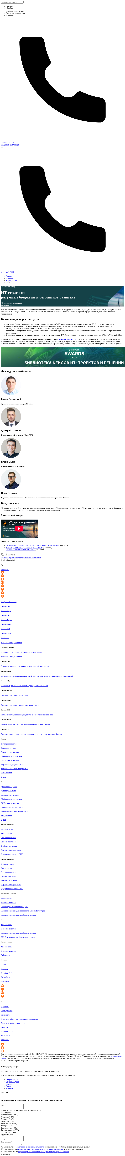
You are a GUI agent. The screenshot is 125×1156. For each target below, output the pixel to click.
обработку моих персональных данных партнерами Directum (43, 1152)
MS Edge (9, 1088)
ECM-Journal (6, 977)
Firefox (8, 1084)
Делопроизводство (9, 744)
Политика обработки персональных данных (19, 1019)
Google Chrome (12, 1079)
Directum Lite (5, 638)
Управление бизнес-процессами (14, 769)
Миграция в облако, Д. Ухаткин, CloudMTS (24, 548)
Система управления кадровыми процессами (20, 705)
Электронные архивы (10, 752)
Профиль (5, 1007)
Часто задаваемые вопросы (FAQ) (15, 907)
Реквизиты (5, 1015)
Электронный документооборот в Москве (18, 915)
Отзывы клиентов (8, 838)
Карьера (4, 969)
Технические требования (11, 643)
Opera (8, 1086)
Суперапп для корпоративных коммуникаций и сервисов (25, 666)
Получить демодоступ (10, 145)
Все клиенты (6, 833)
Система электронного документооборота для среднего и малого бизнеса (31, 734)
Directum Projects (6, 620)
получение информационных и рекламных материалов (40, 1149)
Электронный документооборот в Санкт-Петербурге (23, 911)
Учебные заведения (9, 846)
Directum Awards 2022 (68, 339)
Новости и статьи (8, 903)
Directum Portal (6, 633)
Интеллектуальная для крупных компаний (24, 686)
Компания (10, 278)
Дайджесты (5, 955)
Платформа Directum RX (8, 602)
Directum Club (6, 973)
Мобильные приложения (11, 756)
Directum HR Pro (6, 624)
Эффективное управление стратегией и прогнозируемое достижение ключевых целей (37, 676)
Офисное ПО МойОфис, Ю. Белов (20, 550)
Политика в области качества (13, 1023)
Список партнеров (8, 842)
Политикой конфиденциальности (30, 1147)
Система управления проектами (14, 695)
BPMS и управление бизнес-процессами (18, 937)
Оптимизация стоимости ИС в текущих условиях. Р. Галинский (32, 545)
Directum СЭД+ (5, 615)
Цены (3, 777)
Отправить (5, 1154)
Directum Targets (6, 611)
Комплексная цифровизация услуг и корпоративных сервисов (27, 715)
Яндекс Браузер (12, 1082)
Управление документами (12, 764)
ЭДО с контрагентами (10, 760)
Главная (9, 276)
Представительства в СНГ (12, 854)
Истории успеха (7, 829)
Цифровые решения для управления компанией (21, 558)
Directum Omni (5, 606)
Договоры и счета (8, 748)
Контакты (5, 570)
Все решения (6, 773)
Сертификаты (6, 1011)
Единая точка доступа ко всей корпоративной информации (25, 724)
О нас (3, 965)
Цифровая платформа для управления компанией (21, 652)
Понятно (4, 1092)
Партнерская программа (11, 850)
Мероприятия (11, 280)
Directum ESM (5, 629)
